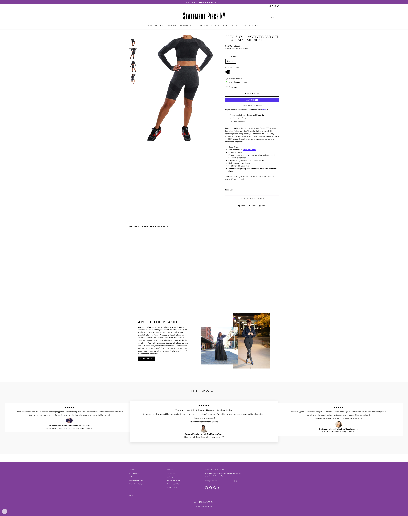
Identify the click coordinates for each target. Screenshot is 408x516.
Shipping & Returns (252, 198)
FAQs (130, 477)
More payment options (252, 105)
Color (232, 68)
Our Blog (170, 477)
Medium (230, 61)
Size (232, 56)
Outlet (235, 25)
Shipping (228, 48)
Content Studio (251, 25)
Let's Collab (171, 473)
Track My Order (134, 473)
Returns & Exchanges (136, 484)
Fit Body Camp (219, 25)
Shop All (171, 25)
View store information (237, 122)
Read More (146, 359)
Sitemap (131, 495)
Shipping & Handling (136, 480)
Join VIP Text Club (173, 480)
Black (228, 72)
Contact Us (132, 470)
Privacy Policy (172, 487)
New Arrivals (155, 25)
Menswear (185, 25)
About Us (170, 470)
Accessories (201, 25)
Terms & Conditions (173, 484)
